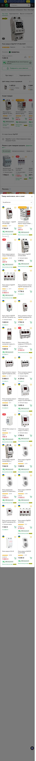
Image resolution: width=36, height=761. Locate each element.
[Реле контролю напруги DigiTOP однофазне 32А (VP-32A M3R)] (9, 512)
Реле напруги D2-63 (8, 551)
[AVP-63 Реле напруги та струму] (9, 420)
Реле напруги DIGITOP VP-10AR (24, 490)
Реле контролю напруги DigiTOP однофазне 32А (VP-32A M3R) (9, 521)
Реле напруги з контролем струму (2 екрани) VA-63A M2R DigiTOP (8, 343)
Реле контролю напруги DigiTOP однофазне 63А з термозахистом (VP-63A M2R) (25, 316)
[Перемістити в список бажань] (15, 207)
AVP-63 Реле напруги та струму (9, 429)
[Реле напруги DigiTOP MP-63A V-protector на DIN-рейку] (9, 307)
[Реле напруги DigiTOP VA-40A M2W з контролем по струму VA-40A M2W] (9, 451)
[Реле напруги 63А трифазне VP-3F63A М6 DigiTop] (25, 334)
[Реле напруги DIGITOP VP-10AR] (25, 481)
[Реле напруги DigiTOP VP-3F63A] (9, 276)
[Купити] (15, 228)
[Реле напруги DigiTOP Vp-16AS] (25, 451)
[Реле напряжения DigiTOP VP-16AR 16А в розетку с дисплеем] (9, 481)
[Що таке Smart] (14, 234)
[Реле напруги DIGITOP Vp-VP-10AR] (25, 543)
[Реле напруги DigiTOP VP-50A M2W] (25, 246)
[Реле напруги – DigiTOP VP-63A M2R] (9, 213)
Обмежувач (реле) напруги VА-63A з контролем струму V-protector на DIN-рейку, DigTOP (25, 430)
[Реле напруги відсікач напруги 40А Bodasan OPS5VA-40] (9, 246)
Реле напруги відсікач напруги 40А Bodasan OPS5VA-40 (8, 255)
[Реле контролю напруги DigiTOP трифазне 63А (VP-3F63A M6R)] (9, 363)
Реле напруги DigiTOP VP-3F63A (8, 285)
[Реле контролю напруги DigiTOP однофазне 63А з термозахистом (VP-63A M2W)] (25, 276)
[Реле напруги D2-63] (9, 543)
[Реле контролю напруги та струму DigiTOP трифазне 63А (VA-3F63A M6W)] (25, 363)
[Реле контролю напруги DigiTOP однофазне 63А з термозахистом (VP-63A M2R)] (25, 307)
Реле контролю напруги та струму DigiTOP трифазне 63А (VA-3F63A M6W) (25, 373)
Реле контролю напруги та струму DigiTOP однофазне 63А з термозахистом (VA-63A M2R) (9, 399)
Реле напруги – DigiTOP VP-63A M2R (9, 222)
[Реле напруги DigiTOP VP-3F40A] (25, 512)
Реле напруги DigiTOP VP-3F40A (24, 521)
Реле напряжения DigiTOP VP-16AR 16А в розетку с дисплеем (8, 490)
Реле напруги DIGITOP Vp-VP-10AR (24, 552)
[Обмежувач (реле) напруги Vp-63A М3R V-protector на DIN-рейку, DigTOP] (25, 390)
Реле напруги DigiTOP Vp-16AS (24, 460)
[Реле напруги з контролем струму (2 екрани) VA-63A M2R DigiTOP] (9, 334)
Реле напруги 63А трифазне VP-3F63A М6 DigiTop (25, 343)
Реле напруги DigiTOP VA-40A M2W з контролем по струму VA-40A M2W (8, 460)
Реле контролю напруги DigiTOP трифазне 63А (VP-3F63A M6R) (9, 373)
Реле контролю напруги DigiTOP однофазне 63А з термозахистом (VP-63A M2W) (25, 286)
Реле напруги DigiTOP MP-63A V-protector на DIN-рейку (8, 316)
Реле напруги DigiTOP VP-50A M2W (24, 255)
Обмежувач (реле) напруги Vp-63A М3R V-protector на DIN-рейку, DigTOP (25, 399)
